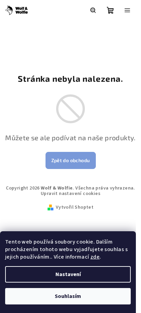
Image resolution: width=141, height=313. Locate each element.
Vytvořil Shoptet (74, 207)
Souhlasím (68, 296)
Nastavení (68, 274)
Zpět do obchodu (70, 160)
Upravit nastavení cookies (70, 193)
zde (95, 257)
